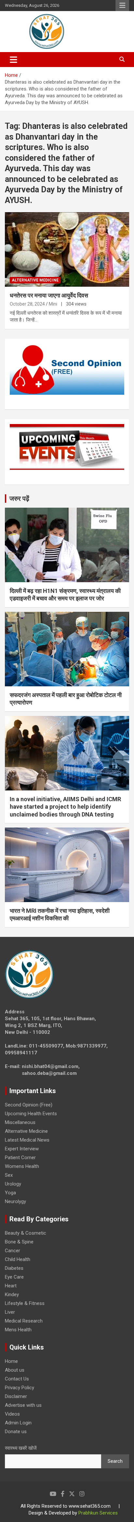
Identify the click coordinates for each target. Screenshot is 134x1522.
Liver (10, 1312)
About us (14, 1370)
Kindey (12, 1294)
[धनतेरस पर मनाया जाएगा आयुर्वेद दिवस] (67, 249)
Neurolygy (15, 1201)
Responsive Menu (122, 5)
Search (115, 1461)
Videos (12, 1414)
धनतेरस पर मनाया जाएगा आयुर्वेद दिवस (49, 295)
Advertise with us (23, 1405)
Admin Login (18, 1423)
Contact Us (17, 1379)
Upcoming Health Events (31, 1114)
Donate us (16, 1431)
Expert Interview (22, 1149)
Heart (11, 1286)
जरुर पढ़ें (19, 498)
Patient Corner (20, 1157)
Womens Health (22, 1166)
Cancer (12, 1251)
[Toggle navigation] (13, 59)
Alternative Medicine (35, 280)
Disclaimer (16, 1396)
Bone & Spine (19, 1242)
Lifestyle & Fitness (25, 1303)
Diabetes (14, 1268)
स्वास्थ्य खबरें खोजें (21, 1448)
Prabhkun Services (98, 1513)
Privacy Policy (19, 1388)
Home (11, 1361)
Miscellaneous (20, 1122)
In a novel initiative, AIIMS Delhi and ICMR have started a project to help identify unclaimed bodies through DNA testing (65, 807)
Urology (13, 1184)
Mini (53, 304)
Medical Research (24, 1321)
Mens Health (18, 1330)
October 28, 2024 (27, 304)
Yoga (10, 1193)
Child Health (17, 1259)
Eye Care (14, 1277)
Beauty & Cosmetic (25, 1233)
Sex (9, 1175)
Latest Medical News (27, 1140)
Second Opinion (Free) (28, 1105)
